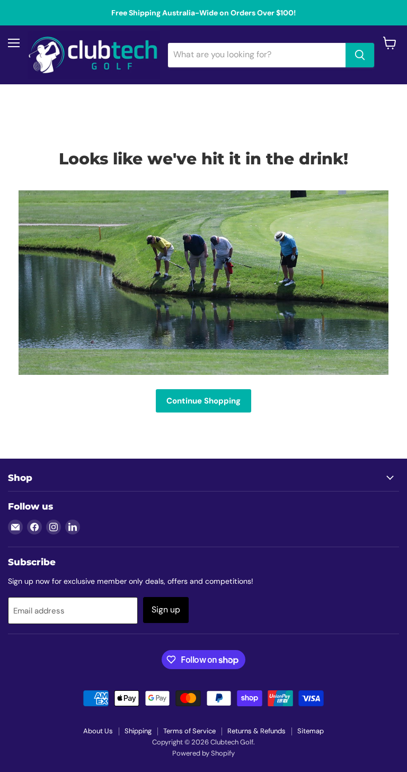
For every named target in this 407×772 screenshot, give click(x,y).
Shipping (138, 730)
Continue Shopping (203, 401)
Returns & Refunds (256, 730)
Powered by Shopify (203, 753)
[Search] (360, 55)
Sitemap (310, 730)
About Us (98, 730)
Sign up (166, 609)
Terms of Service (189, 730)
